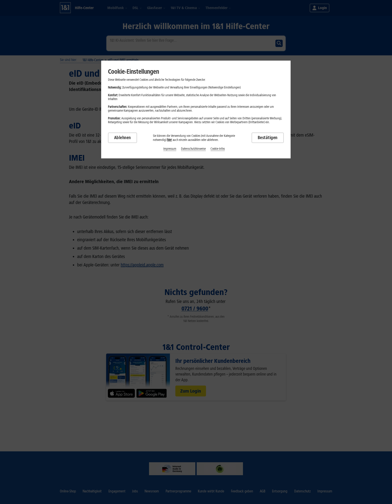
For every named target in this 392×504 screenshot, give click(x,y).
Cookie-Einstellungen (133, 71)
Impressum (169, 149)
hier (169, 140)
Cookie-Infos (218, 149)
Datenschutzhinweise (193, 149)
